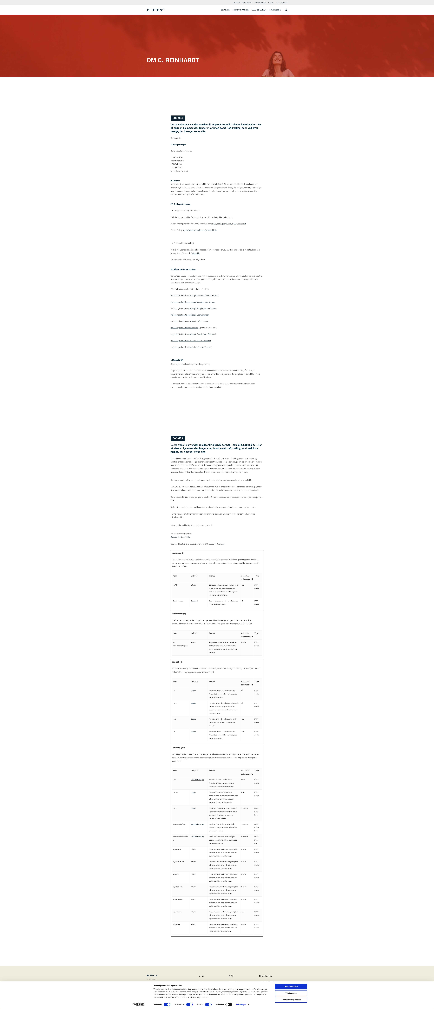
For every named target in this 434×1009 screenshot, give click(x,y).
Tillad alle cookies (291, 986)
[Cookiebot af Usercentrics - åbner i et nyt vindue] (138, 1004)
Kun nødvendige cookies (291, 1000)
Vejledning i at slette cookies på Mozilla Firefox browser (193, 302)
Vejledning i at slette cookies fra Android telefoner (191, 340)
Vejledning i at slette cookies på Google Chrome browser (194, 308)
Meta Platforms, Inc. (197, 780)
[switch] (189, 1004)
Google (193, 691)
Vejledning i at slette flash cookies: (184, 327)
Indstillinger (241, 1005)
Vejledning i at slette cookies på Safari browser (189, 321)
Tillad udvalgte (291, 993)
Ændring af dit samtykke (180, 537)
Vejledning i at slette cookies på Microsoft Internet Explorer (195, 295)
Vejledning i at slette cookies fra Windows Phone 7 (191, 347)
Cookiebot (221, 544)
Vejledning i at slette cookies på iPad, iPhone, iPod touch (193, 334)
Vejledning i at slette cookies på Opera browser (190, 315)
